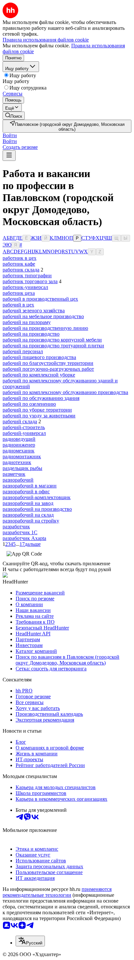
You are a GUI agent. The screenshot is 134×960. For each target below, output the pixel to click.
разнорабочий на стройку (31, 520)
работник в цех (19, 258)
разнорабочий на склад (28, 515)
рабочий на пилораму (27, 322)
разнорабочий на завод (28, 503)
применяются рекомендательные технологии (57, 892)
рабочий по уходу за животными (39, 415)
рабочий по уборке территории (37, 410)
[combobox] (30, 941)
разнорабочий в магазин (30, 485)
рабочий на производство (31, 334)
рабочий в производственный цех (40, 299)
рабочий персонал (23, 351)
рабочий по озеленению (29, 404)
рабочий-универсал (24, 433)
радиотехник (17, 462)
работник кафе (19, 264)
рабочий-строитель (24, 427)
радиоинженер (19, 445)
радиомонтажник (22, 456)
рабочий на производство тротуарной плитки (53, 345)
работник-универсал (25, 287)
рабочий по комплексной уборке (39, 375)
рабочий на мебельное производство (43, 316)
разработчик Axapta (24, 538)
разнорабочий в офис (26, 491)
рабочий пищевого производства (39, 357)
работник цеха (19, 293)
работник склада (21, 269)
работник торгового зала (30, 281)
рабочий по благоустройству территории (48, 363)
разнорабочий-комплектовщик (37, 497)
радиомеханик (18, 450)
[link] (14, 116)
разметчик (14, 474)
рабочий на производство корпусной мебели (52, 339)
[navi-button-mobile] (9, 155)
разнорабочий (18, 480)
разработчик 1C (20, 532)
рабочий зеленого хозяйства (34, 310)
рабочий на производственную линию (45, 328)
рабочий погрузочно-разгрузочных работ (48, 369)
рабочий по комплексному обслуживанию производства (65, 392)
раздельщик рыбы (22, 468)
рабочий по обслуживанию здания (41, 398)
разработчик (16, 526)
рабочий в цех (18, 304)
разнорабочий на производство (37, 509)
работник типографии (27, 275)
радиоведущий (19, 439)
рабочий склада (20, 421)
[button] (10, 135)
